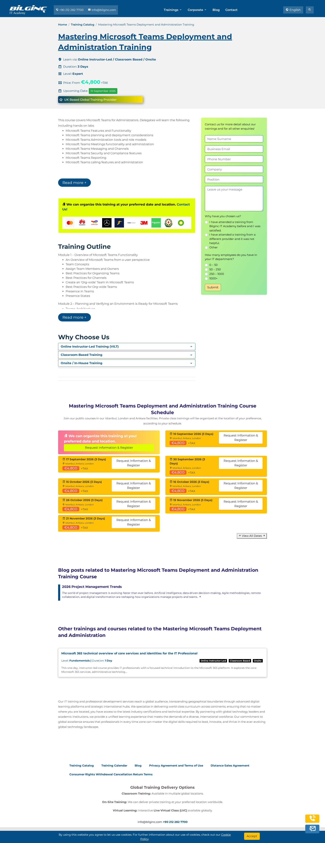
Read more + (74, 182)
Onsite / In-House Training (81, 363)
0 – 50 (213, 265)
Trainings (171, 10)
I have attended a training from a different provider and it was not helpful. (232, 239)
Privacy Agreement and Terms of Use (176, 765)
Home (62, 24)
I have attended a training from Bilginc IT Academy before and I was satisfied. (234, 226)
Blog (216, 10)
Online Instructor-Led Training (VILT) (90, 346)
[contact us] (312, 829)
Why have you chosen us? (223, 216)
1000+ (213, 278)
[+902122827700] (312, 820)
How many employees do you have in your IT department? (231, 257)
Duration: (86, 660)
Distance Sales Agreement (230, 765)
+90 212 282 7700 (71, 10)
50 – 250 (215, 269)
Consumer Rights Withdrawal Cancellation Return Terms (111, 774)
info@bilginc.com (103, 10)
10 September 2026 (103, 91)
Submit (213, 287)
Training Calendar (114, 765)
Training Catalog (82, 24)
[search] (310, 10)
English (295, 10)
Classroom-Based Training (81, 355)
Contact (231, 10)
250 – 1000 (216, 274)
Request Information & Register (109, 447)
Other (213, 247)
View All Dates (252, 536)
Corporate (196, 10)
